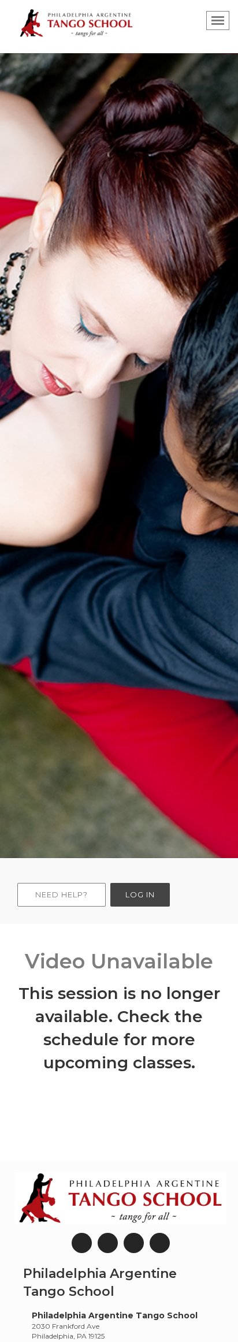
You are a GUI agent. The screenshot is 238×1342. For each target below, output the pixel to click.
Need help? (61, 894)
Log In (140, 894)
